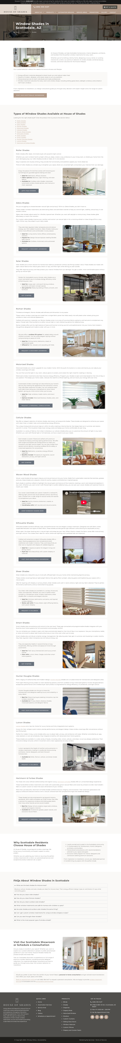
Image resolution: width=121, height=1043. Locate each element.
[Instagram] (97, 1017)
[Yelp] (106, 1017)
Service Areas (82, 12)
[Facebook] (92, 1017)
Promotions (94, 12)
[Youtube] (102, 1017)
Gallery (104, 12)
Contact (113, 12)
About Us (38, 12)
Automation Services (66, 12)
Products (50, 12)
